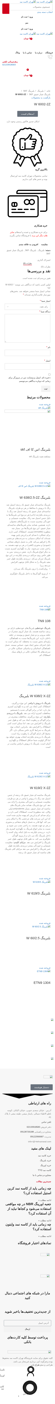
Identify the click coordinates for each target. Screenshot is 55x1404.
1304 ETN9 (42, 983)
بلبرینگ (40, 91)
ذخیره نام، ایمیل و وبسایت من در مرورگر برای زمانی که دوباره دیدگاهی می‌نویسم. (29, 379)
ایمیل (47, 360)
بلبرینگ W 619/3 (38, 893)
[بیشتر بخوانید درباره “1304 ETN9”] (46, 999)
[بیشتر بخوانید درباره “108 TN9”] (46, 668)
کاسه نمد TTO (44, 1170)
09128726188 (27, 1132)
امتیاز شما (45, 301)
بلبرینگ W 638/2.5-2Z (35, 497)
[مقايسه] (46, 443)
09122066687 (37, 1136)
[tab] (27, 263)
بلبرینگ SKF (28, 91)
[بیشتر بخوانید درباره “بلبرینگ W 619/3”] (46, 910)
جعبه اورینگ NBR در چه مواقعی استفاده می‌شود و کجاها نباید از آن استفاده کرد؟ (28, 1208)
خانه (48, 91)
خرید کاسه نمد (44, 1155)
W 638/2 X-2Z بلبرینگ (34, 696)
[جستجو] (5, 8)
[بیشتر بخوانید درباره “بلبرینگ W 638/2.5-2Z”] (46, 593)
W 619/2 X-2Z (40, 788)
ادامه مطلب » (44, 1200)
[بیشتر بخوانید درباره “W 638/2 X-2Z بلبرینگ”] (46, 760)
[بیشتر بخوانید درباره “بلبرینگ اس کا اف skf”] (46, 469)
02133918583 (9, 64)
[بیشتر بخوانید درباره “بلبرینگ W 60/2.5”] (46, 955)
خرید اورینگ (45, 1165)
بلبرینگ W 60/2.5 (38, 938)
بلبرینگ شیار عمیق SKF (39, 94)
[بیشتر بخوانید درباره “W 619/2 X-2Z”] (46, 865)
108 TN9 (44, 621)
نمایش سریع (46, 477)
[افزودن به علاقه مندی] (46, 462)
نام (48, 347)
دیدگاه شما (44, 311)
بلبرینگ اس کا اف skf (35, 449)
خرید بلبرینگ (45, 1160)
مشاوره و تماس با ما (42, 1175)
